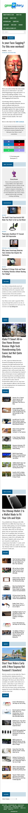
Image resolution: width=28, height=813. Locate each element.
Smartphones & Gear (8, 15)
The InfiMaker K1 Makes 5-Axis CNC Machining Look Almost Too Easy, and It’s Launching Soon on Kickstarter (19, 634)
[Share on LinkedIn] (9, 144)
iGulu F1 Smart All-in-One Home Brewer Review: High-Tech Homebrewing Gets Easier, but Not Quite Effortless (12, 347)
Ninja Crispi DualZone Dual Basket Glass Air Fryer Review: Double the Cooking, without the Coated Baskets (19, 588)
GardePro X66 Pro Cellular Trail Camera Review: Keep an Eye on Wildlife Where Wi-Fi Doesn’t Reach (19, 474)
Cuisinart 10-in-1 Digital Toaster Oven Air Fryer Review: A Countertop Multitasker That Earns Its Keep (19, 401)
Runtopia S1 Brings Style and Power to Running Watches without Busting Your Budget (14, 271)
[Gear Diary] (14, 5)
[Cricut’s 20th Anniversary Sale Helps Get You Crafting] (6, 626)
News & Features (7, 492)
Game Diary (6, 25)
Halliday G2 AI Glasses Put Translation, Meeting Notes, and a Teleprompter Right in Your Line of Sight (19, 759)
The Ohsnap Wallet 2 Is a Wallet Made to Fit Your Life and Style (13, 514)
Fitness (10, 50)
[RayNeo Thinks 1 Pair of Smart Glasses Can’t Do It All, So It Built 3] (6, 607)
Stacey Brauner (12, 52)
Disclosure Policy (7, 806)
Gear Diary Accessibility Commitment (11, 808)
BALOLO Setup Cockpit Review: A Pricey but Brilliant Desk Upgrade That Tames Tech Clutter (19, 456)
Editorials (5, 248)
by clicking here (14, 306)
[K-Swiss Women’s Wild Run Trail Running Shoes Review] (6, 440)
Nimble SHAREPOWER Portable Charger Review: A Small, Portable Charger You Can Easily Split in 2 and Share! (19, 412)
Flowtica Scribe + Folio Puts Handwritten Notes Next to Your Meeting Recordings (19, 579)
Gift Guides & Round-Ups (9, 28)
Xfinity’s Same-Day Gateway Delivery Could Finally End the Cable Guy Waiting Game (19, 768)
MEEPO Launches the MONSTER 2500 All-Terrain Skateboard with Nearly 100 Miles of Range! (19, 742)
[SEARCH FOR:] (14, 32)
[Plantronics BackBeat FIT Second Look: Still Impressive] (14, 229)
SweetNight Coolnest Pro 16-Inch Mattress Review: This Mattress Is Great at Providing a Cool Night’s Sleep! (19, 615)
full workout (20, 122)
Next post (13, 158)
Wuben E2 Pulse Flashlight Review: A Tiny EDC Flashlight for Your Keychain (19, 430)
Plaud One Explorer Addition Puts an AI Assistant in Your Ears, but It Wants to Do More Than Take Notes (19, 561)
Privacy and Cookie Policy (18, 806)
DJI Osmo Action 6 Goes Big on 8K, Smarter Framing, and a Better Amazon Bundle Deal (19, 596)
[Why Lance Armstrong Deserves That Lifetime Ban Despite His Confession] (14, 246)
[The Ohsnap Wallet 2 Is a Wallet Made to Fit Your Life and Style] (14, 508)
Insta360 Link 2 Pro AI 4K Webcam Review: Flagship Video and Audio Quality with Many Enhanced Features (19, 422)
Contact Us (10, 809)
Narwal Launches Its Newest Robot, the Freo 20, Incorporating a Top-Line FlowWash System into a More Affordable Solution (19, 713)
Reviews (4, 215)
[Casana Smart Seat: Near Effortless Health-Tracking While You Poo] (6, 752)
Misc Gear (13, 25)
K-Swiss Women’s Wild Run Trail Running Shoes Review (19, 438)
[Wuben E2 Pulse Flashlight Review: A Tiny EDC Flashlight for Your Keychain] (6, 432)
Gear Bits (6, 644)
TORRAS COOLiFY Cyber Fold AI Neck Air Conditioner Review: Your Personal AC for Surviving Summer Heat (19, 465)
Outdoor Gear (7, 21)
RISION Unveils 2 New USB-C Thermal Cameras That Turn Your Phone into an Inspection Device (19, 723)
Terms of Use (23, 808)
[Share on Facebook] (9, 141)
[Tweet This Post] (19, 141)
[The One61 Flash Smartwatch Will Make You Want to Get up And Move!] (14, 213)
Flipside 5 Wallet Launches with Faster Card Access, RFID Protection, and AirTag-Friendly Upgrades (19, 777)
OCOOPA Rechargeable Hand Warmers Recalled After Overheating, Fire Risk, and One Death (19, 732)
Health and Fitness (13, 248)
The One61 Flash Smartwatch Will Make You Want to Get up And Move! (14, 218)
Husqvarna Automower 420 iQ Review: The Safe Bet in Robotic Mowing (19, 446)
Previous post (15, 156)
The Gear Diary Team (12, 805)
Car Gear (5, 18)
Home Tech (18, 15)
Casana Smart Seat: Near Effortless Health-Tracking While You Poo (19, 750)
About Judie (4, 805)
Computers (16, 21)
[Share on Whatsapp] (9, 150)
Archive (5, 809)
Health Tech (13, 18)
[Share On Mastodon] (19, 150)
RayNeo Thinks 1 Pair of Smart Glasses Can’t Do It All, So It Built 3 (18, 605)
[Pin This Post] (19, 144)
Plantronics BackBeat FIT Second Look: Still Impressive (13, 234)
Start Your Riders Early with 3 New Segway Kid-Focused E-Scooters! (13, 666)
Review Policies (21, 805)
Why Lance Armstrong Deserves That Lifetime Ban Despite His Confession (12, 252)
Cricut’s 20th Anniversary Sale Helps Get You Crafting (19, 623)
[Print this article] (19, 147)
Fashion (20, 25)
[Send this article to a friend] (9, 147)
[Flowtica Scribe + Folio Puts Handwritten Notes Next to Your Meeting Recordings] (6, 581)
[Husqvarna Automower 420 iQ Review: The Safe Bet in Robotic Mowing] (6, 448)
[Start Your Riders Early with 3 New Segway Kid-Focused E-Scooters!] (14, 660)
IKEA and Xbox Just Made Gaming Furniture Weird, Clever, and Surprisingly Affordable (18, 570)
